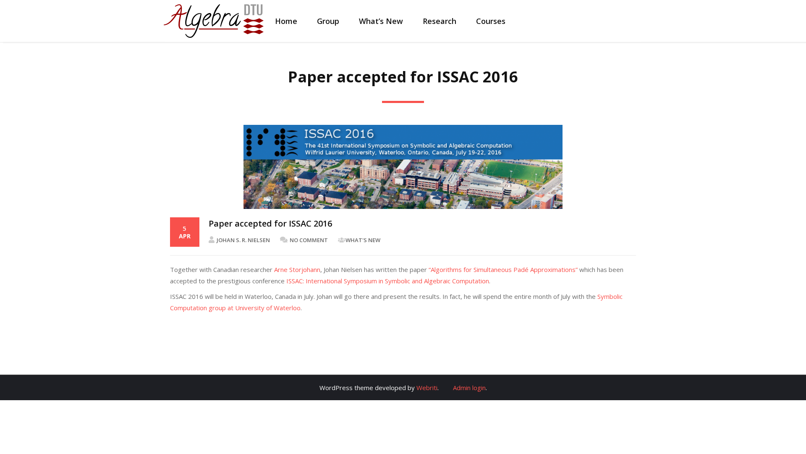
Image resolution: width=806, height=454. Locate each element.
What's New (362, 240)
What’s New (381, 21)
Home (286, 21)
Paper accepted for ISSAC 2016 (270, 223)
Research (439, 21)
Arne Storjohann (297, 269)
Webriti (426, 387)
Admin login (469, 387)
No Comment (309, 240)
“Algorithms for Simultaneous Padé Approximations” (503, 269)
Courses (490, 21)
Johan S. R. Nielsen (243, 240)
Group (328, 21)
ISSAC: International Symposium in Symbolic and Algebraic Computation (387, 281)
